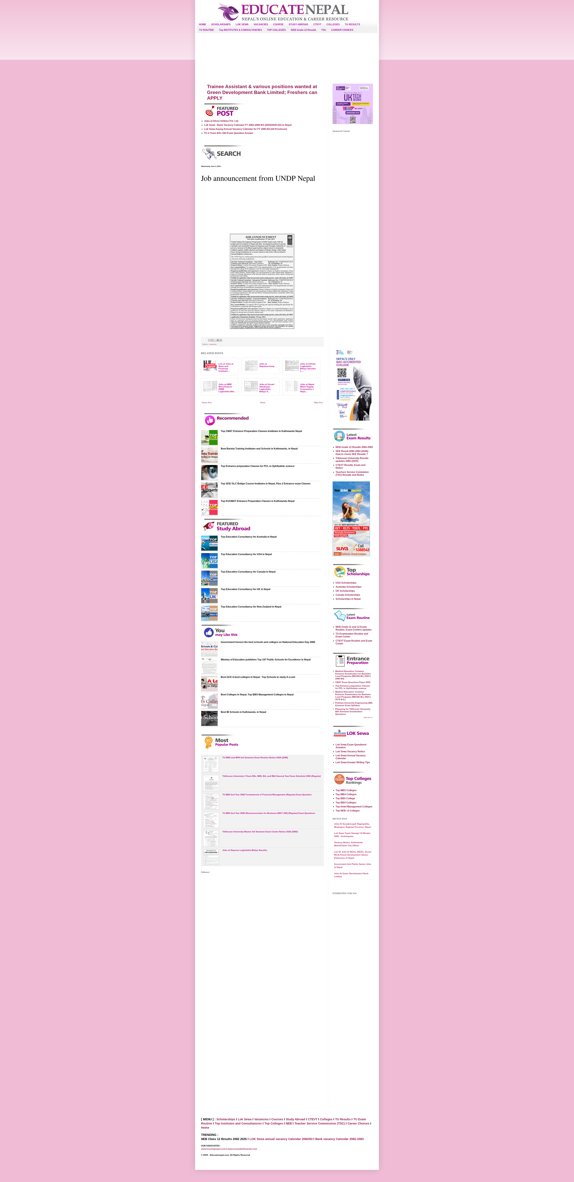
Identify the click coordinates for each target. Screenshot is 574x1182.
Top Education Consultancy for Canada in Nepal (248, 571)
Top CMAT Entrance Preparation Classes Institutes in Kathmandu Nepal (261, 431)
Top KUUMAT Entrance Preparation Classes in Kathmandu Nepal (257, 501)
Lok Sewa (245, 1119)
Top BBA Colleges (346, 802)
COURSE (278, 24)
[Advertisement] (287, 58)
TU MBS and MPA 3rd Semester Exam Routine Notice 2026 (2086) (255, 757)
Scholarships (225, 1119)
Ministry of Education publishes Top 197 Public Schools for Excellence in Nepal (266, 659)
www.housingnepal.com (213, 1149)
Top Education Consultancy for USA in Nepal (246, 554)
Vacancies (261, 1119)
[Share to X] (215, 340)
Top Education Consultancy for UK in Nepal (245, 589)
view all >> (368, 717)
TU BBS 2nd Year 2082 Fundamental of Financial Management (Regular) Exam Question (267, 794)
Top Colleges (273, 1123)
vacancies (213, 344)
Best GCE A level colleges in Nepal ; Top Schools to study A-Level (258, 677)
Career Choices (358, 1123)
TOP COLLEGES (276, 30)
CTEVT (317, 24)
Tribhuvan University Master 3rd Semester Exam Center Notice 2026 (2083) (260, 831)
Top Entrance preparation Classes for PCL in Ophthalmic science (257, 466)
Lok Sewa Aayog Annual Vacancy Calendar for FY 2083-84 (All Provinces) (245, 129)
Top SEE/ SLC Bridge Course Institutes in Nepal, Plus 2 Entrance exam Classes (265, 483)
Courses (277, 1119)
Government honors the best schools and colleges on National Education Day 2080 (268, 642)
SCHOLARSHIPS (221, 24)
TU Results (343, 1119)
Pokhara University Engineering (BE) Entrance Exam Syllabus (354, 704)
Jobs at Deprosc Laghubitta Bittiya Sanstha (244, 850)
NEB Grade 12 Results (303, 30)
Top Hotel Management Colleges (354, 806)
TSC (323, 30)
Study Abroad (295, 1119)
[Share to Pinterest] (220, 340)
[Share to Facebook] (217, 340)
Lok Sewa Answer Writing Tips (353, 762)
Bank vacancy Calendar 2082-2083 (339, 1139)
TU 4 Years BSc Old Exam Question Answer (228, 133)
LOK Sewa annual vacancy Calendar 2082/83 (281, 1139)
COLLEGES (333, 24)
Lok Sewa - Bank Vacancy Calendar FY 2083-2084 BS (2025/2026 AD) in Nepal (247, 125)
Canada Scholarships (348, 595)
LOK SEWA (242, 24)
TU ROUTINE (206, 30)
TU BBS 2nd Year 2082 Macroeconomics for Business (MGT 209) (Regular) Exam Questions (268, 813)
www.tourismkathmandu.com (242, 1149)
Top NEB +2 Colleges (348, 810)
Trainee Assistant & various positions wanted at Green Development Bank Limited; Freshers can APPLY (262, 92)
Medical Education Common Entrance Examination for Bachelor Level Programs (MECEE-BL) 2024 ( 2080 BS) (353, 675)
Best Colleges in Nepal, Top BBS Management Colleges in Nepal (257, 694)
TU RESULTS (352, 24)
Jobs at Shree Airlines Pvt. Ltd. (221, 121)
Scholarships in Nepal (348, 599)
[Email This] (209, 340)
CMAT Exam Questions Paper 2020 (352, 682)
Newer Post (207, 402)
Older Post (318, 402)
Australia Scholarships (348, 587)
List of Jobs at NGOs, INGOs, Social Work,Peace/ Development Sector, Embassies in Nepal (352, 855)
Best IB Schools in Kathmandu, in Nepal (243, 712)
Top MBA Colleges (346, 794)
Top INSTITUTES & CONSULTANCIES (240, 30)
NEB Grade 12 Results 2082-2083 (354, 447)
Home (262, 402)
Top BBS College (345, 798)
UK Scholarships (345, 591)
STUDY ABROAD (298, 24)
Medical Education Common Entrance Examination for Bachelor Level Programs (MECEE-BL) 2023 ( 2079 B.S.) (353, 695)
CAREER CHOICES (342, 30)
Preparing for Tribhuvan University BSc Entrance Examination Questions (352, 711)
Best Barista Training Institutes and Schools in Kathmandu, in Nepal (259, 448)
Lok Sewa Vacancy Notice (350, 751)
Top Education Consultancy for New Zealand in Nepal (251, 606)
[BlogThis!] (212, 340)
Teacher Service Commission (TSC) (320, 1123)
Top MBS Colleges (346, 790)
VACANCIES (261, 24)
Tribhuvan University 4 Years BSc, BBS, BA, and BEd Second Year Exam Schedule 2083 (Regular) (271, 776)
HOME (202, 24)
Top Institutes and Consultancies (238, 1123)
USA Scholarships (346, 583)
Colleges (326, 1119)
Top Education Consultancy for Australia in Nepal (249, 536)
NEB (289, 1123)
